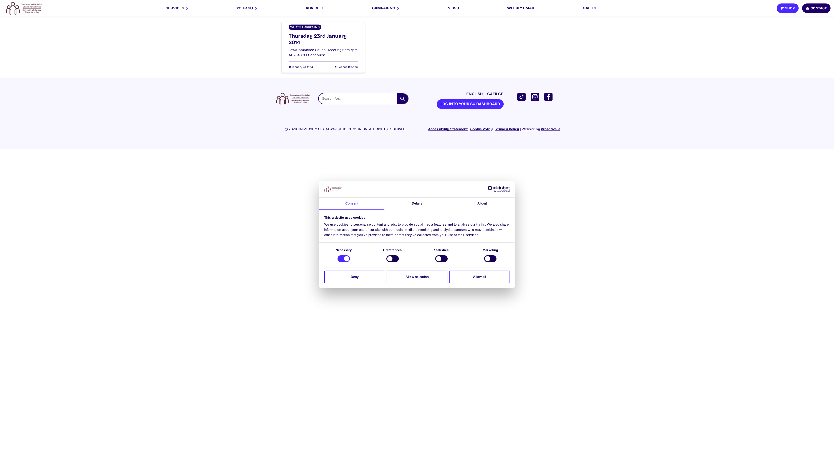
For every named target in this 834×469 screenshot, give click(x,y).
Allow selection (417, 277)
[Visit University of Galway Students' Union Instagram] (536, 96)
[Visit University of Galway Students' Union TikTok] (522, 96)
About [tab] (482, 203)
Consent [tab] (351, 203)
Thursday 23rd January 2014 (318, 39)
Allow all (479, 277)
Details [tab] (417, 203)
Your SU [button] (245, 8)
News (453, 8)
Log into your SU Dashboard (470, 104)
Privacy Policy (507, 129)
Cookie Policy (481, 129)
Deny (355, 277)
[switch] (392, 258)
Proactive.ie (550, 129)
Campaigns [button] (384, 8)
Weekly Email (521, 8)
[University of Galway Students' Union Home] (24, 8)
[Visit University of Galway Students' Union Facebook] (549, 96)
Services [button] (175, 8)
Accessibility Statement (448, 129)
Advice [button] (313, 8)
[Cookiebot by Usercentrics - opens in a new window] (491, 189)
